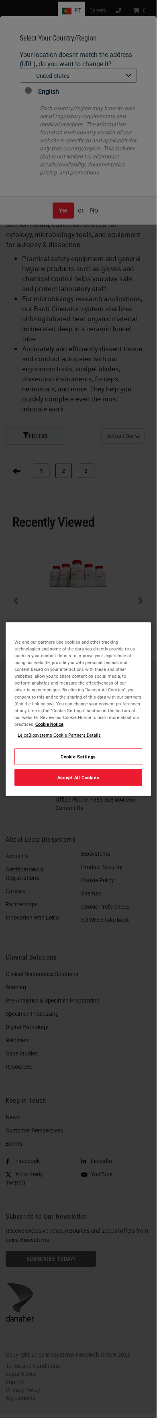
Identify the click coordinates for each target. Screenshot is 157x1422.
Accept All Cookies (78, 777)
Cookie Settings (78, 757)
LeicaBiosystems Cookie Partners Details (59, 734)
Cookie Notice (49, 724)
